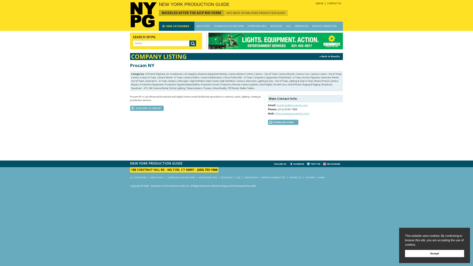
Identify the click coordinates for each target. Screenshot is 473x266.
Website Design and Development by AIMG (233, 185)
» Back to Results (329, 56)
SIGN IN (319, 3)
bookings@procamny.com (292, 105)
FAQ (288, 26)
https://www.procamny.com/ (292, 113)
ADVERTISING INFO (257, 26)
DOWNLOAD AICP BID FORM (229, 26)
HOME (322, 177)
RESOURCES (276, 26)
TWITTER (315, 164)
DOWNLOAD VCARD (283, 122)
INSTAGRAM (333, 164)
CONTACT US (334, 3)
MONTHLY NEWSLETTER (324, 26)
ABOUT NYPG (203, 26)
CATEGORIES (177, 26)
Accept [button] (434, 253)
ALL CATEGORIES (138, 177)
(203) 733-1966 (207, 170)
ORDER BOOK (301, 26)
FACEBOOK (298, 164)
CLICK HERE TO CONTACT (149, 108)
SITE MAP (310, 177)
